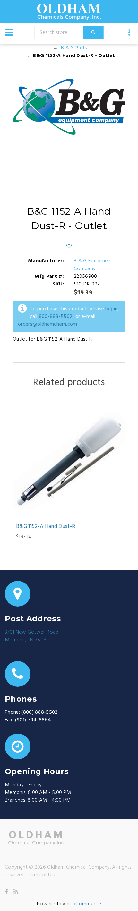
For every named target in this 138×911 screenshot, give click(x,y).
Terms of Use (41, 875)
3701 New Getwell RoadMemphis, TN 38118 (32, 636)
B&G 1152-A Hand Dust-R (45, 527)
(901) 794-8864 (33, 720)
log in (111, 309)
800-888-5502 (56, 316)
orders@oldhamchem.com (47, 324)
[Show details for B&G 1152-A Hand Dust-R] (69, 461)
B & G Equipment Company (93, 265)
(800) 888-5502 (39, 712)
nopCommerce (84, 904)
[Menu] (9, 32)
